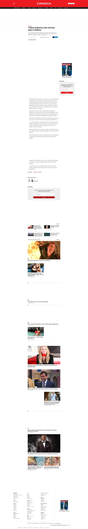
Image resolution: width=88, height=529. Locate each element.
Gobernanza (29, 518)
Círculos (14, 515)
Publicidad (20, 527)
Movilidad (29, 519)
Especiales (43, 501)
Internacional (40, 7)
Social (28, 517)
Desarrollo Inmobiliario (31, 510)
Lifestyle (42, 509)
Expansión (15, 492)
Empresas (23, 7)
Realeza (14, 514)
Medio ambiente (30, 516)
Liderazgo (43, 499)
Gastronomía (43, 513)
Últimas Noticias (17, 7)
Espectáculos (15, 513)
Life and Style (66, 7)
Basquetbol (43, 507)
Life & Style (29, 500)
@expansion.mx (45, 523)
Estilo (28, 501)
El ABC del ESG (43, 494)
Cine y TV (29, 504)
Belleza (14, 517)
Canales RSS (41, 527)
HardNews (35, 172)
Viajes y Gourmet (16, 518)
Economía (34, 7)
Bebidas (42, 514)
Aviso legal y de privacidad (33, 527)
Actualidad (43, 498)
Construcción (29, 509)
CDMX (14, 507)
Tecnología (46, 7)
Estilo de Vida (43, 518)
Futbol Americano (44, 506)
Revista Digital (71, 3)
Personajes (43, 516)
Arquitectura (29, 512)
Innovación (43, 493)
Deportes (29, 503)
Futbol (42, 504)
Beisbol (42, 505)
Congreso (15, 506)
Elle (27, 494)
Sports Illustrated (44, 503)
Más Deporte (43, 508)
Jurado (42, 519)
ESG (55, 7)
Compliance (25, 527)
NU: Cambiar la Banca (67, 77)
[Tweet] (53, 37)
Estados (14, 508)
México (14, 505)
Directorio (47, 527)
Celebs (28, 497)
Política (29, 7)
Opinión (14, 509)
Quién (14, 512)
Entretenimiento (30, 502)
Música (28, 505)
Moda (14, 516)
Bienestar (42, 517)
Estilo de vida (29, 498)
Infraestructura (30, 511)
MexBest (42, 512)
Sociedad (15, 510)
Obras (51, 7)
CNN (32, 179)
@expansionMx (33, 39)
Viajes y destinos (44, 515)
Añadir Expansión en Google (44, 37)
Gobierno (15, 504)
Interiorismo (29, 513)
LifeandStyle (15, 501)
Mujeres (59, 7)
